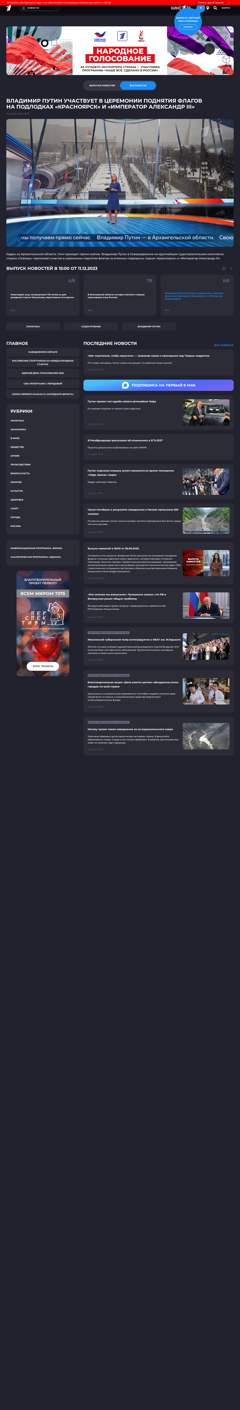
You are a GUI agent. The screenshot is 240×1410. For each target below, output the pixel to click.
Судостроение (91, 326)
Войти (226, 8)
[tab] (102, 85)
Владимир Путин (149, 326)
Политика (33, 326)
